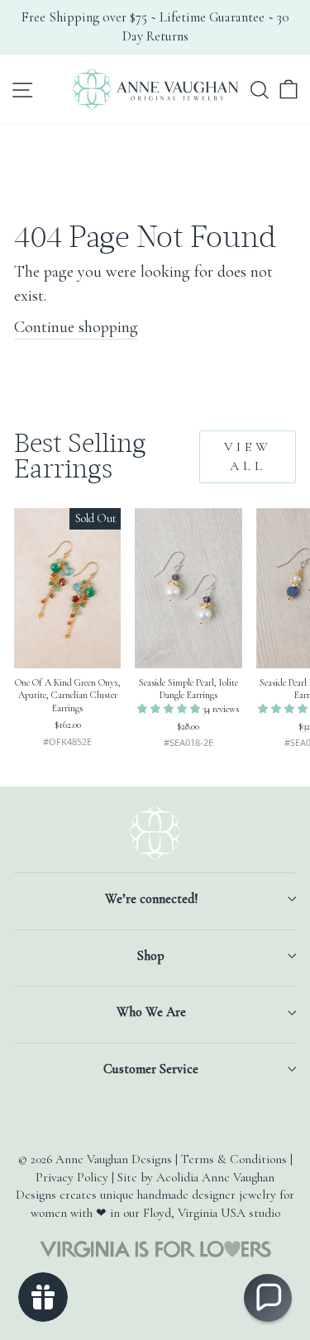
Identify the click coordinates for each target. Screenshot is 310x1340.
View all (248, 456)
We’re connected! (151, 899)
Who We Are (151, 1012)
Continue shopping (76, 326)
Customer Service (150, 1069)
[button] (170, 709)
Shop (151, 956)
